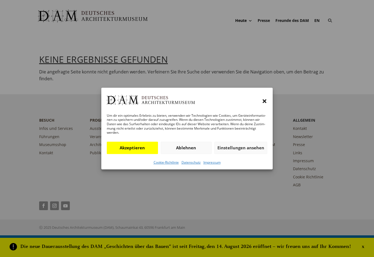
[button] (264, 101)
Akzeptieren (132, 147)
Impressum (212, 162)
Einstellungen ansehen (240, 147)
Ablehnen (186, 147)
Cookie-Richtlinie (166, 162)
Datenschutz (191, 162)
